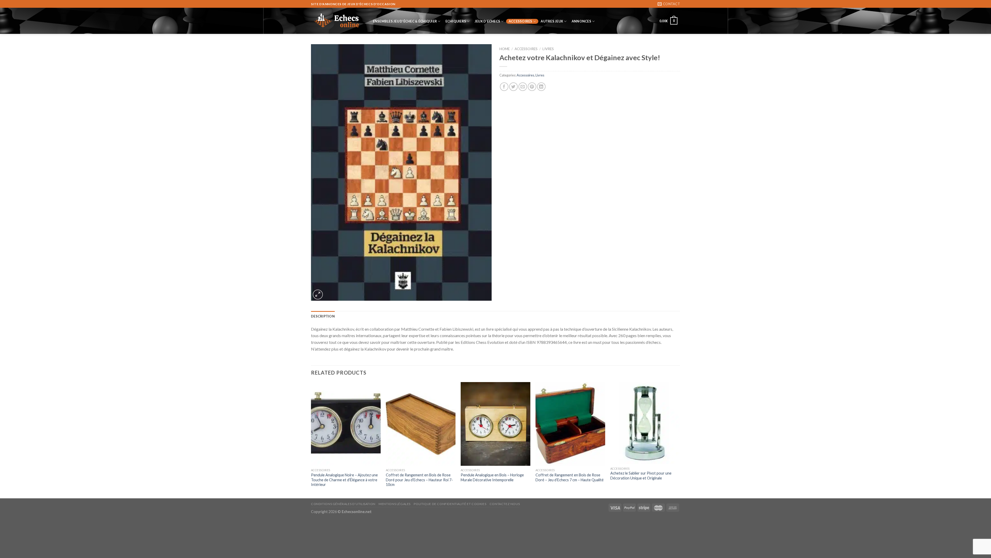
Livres (548, 49)
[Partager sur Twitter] (513, 86)
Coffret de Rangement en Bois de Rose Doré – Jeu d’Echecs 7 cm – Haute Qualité (570, 477)
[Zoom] (318, 295)
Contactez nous (505, 504)
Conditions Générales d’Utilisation (343, 504)
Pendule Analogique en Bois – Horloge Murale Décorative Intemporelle (492, 477)
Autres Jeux (552, 21)
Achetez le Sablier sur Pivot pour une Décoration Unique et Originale (641, 475)
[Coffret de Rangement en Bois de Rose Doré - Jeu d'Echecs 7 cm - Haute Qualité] (570, 424)
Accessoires (520, 21)
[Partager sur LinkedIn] (541, 86)
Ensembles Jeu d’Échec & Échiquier (405, 21)
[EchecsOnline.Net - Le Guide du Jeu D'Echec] (337, 21)
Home (504, 49)
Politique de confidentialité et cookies (450, 504)
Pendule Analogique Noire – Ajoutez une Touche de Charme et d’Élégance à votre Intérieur (344, 480)
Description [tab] (323, 316)
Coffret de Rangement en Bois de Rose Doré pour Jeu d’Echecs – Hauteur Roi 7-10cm (419, 480)
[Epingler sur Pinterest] (532, 86)
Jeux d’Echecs (487, 21)
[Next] (680, 440)
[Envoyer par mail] (522, 86)
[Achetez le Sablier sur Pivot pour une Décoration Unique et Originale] (645, 423)
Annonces (581, 21)
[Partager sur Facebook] (504, 86)
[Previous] (311, 440)
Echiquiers (455, 21)
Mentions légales (395, 504)
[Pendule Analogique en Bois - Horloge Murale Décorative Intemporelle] (495, 424)
